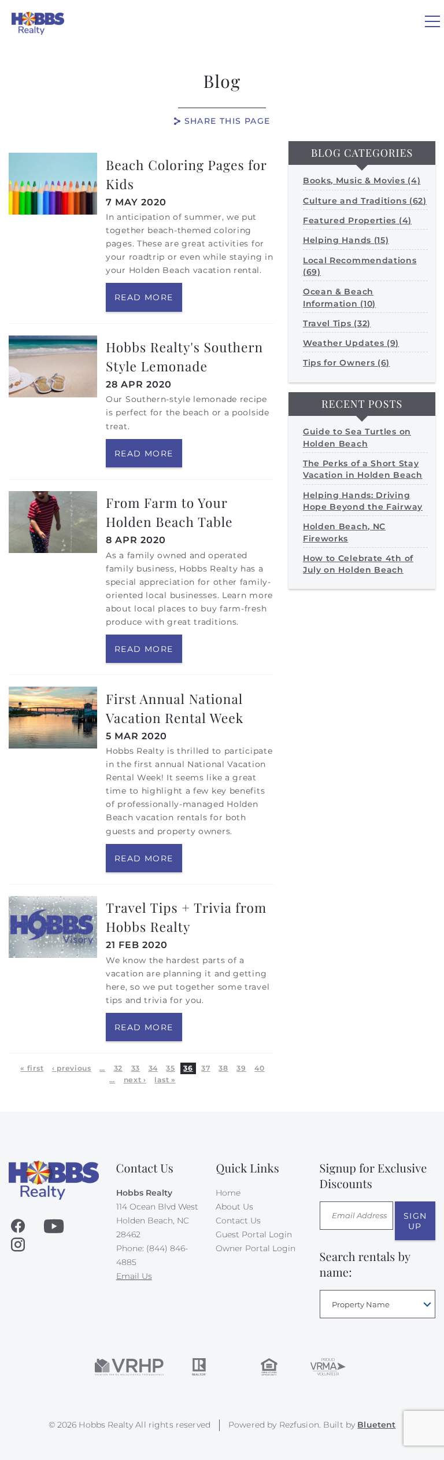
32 (118, 1068)
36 (188, 1068)
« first (31, 1068)
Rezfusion (299, 1425)
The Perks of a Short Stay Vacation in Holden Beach (363, 469)
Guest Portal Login (254, 1234)
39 (241, 1068)
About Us (234, 1206)
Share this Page (227, 121)
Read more (143, 297)
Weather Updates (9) (351, 343)
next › (135, 1079)
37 (205, 1068)
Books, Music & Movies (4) (362, 180)
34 (153, 1068)
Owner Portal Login (255, 1248)
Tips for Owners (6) (346, 362)
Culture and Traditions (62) (365, 201)
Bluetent (376, 1425)
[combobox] (377, 1304)
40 (259, 1068)
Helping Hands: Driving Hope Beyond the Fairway (363, 501)
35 (170, 1068)
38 (223, 1068)
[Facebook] (18, 1226)
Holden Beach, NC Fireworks (344, 532)
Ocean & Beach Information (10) (339, 297)
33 (135, 1068)
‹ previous (71, 1068)
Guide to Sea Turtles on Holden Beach (357, 437)
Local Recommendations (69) (360, 266)
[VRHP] (129, 1367)
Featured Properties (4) (357, 220)
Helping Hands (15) (346, 240)
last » (164, 1079)
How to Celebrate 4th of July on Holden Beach (358, 564)
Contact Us (238, 1220)
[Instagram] (18, 1245)
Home (228, 1193)
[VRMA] (327, 1367)
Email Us (134, 1276)
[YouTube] (54, 1226)
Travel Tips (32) (337, 323)
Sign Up (415, 1221)
